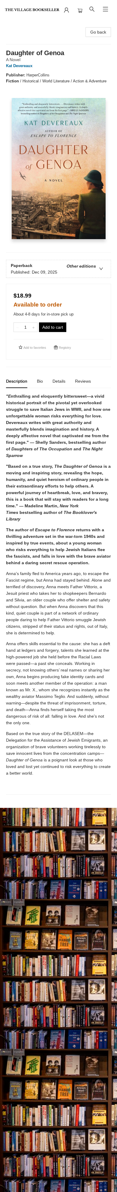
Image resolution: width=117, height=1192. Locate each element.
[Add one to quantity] (33, 327)
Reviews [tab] (83, 381)
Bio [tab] (40, 381)
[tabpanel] (58, 594)
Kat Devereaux (19, 66)
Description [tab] (16, 381)
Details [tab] (58, 381)
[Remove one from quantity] (17, 327)
